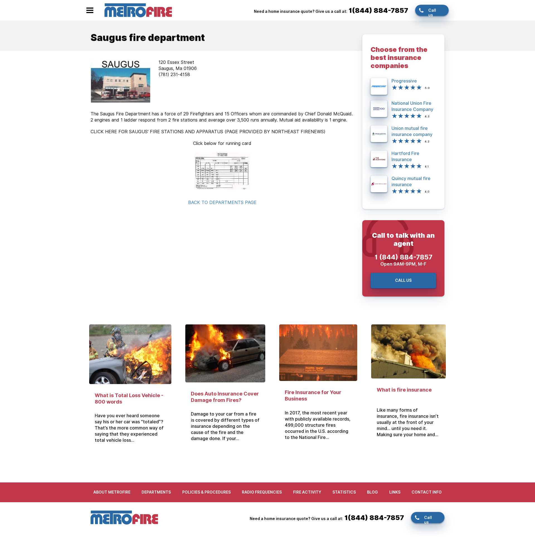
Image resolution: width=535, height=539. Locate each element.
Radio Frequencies (262, 492)
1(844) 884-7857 (378, 10)
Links (394, 492)
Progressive (404, 81)
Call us (432, 12)
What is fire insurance (404, 390)
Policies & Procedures (206, 492)
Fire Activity (307, 492)
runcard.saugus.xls (222, 171)
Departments (156, 492)
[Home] (138, 10)
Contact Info (427, 492)
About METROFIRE (111, 492)
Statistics (344, 492)
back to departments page (222, 202)
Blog (372, 492)
